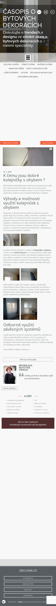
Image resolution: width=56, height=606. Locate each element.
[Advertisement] (28, 109)
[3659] (11, 245)
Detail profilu (9, 388)
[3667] (11, 280)
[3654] (29, 319)
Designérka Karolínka (28, 76)
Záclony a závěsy (11, 64)
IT (53, 12)
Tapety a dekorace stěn (36, 68)
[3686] (11, 319)
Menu (28, 57)
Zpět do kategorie (28, 359)
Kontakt (28, 589)
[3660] (29, 245)
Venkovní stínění (16, 68)
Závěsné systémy (44, 64)
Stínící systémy (28, 64)
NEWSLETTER (28, 584)
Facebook (51, 149)
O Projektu (28, 578)
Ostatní (24, 72)
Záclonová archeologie (41, 72)
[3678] (29, 280)
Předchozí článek (10, 143)
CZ (39, 12)
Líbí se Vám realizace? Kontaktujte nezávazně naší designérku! (28, 423)
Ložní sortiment (11, 72)
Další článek (47, 143)
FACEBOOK (28, 595)
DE (46, 12)
